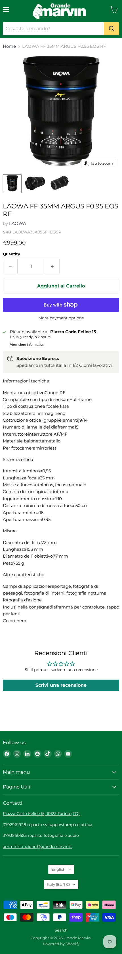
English (58, 869)
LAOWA (17, 223)
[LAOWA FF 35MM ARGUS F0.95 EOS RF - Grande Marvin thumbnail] (12, 184)
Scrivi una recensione (61, 685)
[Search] (111, 28)
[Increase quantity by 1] (52, 266)
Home (9, 46)
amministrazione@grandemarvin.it (37, 846)
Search (61, 930)
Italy (58, 884)
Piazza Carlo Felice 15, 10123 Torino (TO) (41, 813)
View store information (27, 345)
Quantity (11, 254)
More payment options (61, 318)
